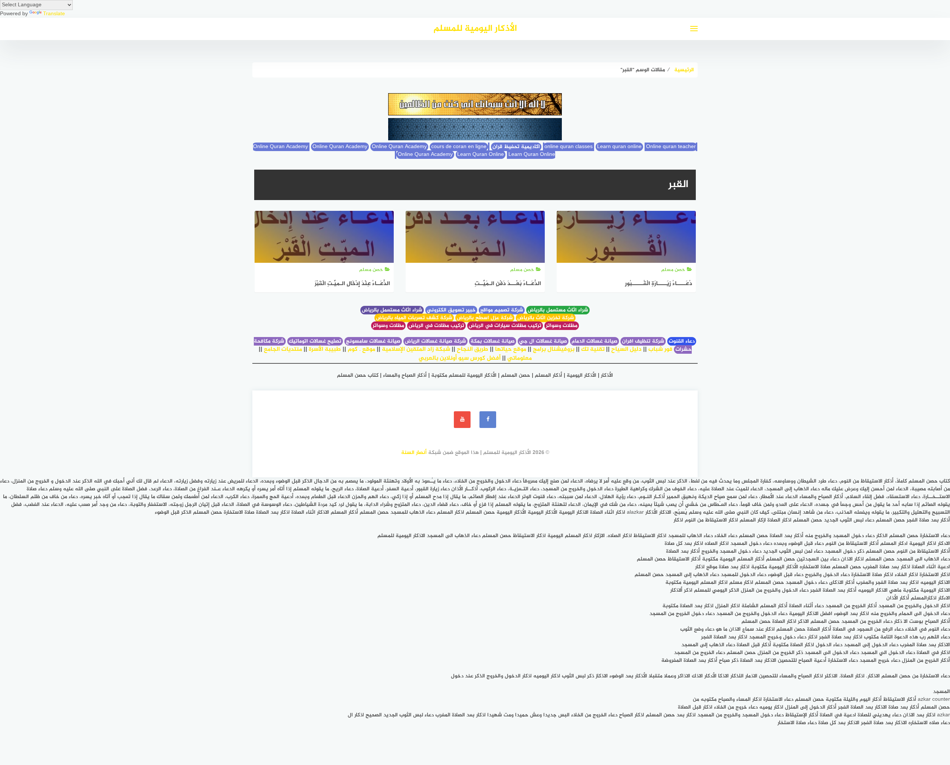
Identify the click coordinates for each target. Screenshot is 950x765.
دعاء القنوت (681, 341)
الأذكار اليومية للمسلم (475, 29)
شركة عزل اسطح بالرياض (484, 318)
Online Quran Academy (340, 147)
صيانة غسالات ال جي (543, 341)
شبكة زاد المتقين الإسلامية (416, 349)
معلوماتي (519, 358)
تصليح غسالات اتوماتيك (315, 341)
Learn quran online (619, 147)
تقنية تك (593, 349)
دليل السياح (626, 349)
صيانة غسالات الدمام (594, 341)
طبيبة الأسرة (325, 349)
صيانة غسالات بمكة (492, 341)
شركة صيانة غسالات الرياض (435, 341)
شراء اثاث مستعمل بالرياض (558, 310)
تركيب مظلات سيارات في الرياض (505, 325)
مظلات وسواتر (561, 325)
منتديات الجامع (283, 349)
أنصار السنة (414, 452)
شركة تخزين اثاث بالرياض (546, 318)
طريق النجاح (472, 349)
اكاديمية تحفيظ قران (516, 147)
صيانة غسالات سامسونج (373, 341)
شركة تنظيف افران (643, 341)
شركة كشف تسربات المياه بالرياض (414, 318)
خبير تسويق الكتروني (451, 310)
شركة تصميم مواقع (502, 310)
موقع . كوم (361, 349)
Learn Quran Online (480, 154)
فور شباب (660, 349)
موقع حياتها (510, 349)
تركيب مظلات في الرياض (436, 325)
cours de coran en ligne (459, 147)
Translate (54, 14)
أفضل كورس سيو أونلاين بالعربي (460, 358)
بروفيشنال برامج (553, 349)
